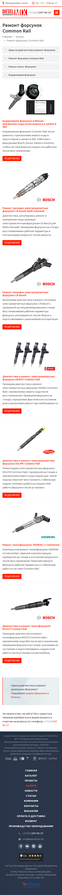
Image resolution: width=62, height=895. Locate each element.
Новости (31, 790)
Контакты (31, 806)
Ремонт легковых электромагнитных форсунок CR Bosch (25, 294)
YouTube (40, 846)
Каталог (31, 775)
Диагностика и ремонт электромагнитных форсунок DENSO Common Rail (28, 378)
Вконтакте (27, 846)
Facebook (20, 846)
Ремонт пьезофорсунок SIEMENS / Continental (30, 544)
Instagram (33, 846)
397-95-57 (39, 12)
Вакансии (31, 810)
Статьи (31, 795)
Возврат (31, 821)
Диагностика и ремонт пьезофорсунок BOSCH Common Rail (26, 627)
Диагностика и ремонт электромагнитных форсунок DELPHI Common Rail (28, 462)
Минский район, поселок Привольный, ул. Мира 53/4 (17, 3)
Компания (31, 800)
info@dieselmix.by (33, 839)
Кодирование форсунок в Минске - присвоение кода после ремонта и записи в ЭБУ (29, 123)
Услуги (31, 785)
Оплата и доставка (31, 816)
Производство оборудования (31, 826)
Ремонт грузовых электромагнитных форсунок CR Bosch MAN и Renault (25, 209)
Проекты (31, 780)
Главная (31, 770)
